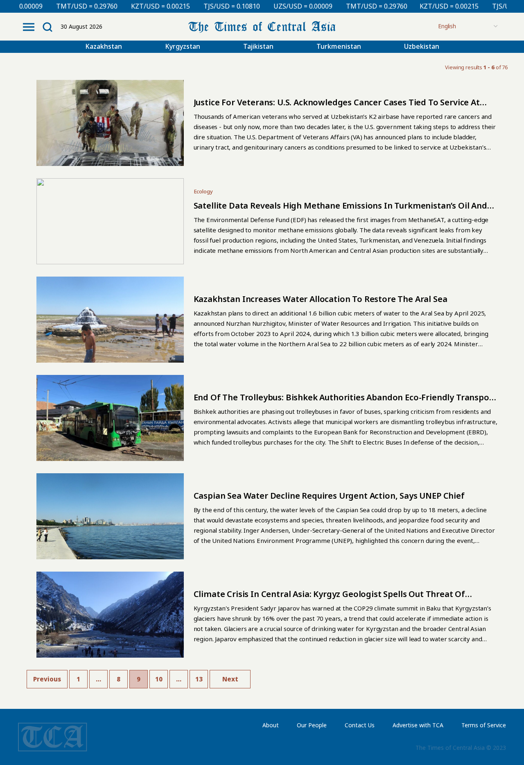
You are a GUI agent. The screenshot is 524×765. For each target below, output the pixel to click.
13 (199, 679)
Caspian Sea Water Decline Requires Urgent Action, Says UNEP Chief (329, 495)
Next (230, 679)
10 (159, 679)
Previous (47, 679)
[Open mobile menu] (28, 27)
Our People (312, 725)
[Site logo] (262, 26)
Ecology (203, 191)
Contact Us (360, 725)
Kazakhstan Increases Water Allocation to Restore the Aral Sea (320, 298)
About (270, 725)
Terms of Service (483, 725)
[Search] (47, 27)
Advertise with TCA (418, 725)
